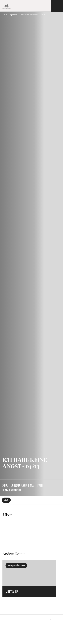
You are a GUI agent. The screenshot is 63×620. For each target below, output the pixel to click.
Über (6, 500)
